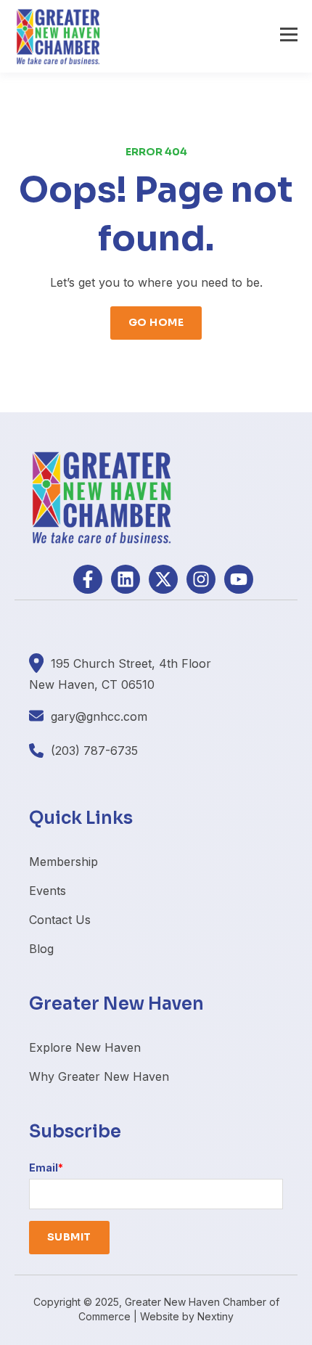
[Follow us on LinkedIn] (125, 579)
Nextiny (215, 1316)
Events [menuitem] (47, 890)
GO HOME (156, 322)
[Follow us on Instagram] (200, 579)
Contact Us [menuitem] (60, 919)
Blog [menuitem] (41, 948)
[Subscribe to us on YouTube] (238, 579)
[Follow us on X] (163, 579)
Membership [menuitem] (63, 861)
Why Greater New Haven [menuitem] (99, 1076)
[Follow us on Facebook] (87, 579)
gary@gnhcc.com (99, 716)
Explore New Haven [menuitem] (85, 1047)
